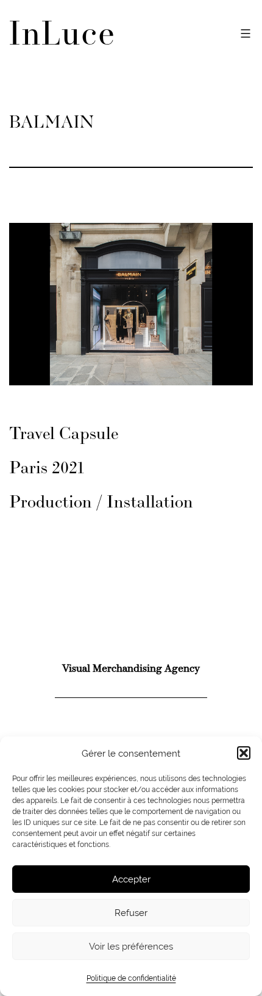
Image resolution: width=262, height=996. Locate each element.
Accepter (131, 879)
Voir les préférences (131, 946)
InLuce (62, 36)
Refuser (131, 912)
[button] (244, 753)
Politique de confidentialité (131, 978)
